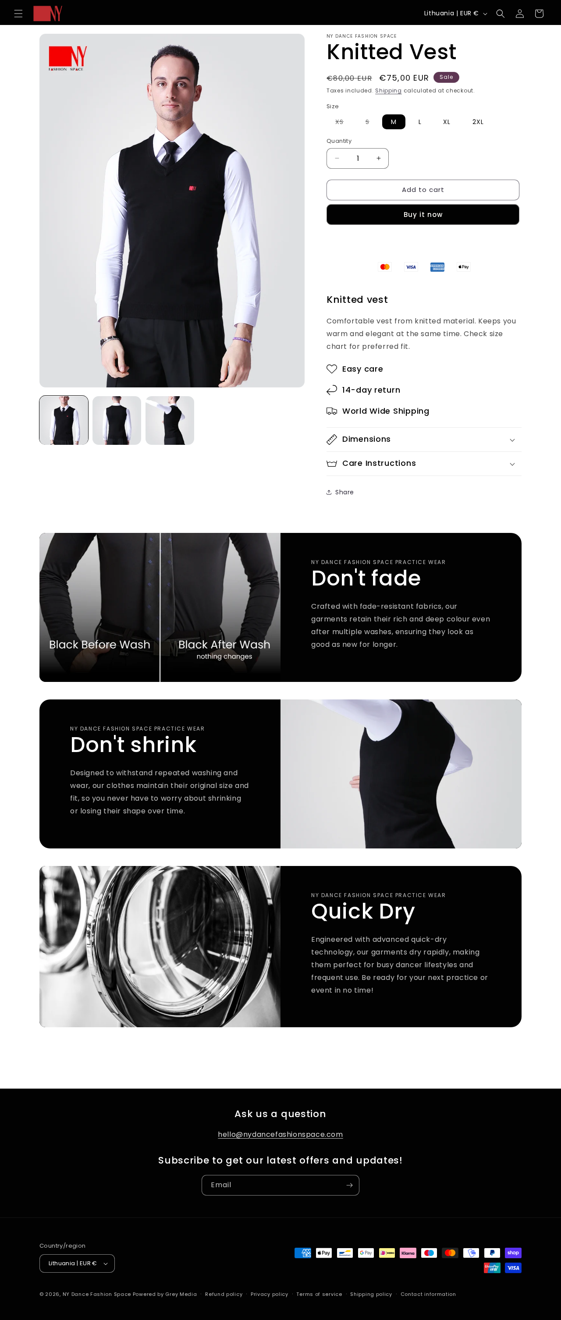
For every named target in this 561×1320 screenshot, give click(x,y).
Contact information (428, 1294)
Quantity (339, 141)
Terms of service (319, 1294)
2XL (478, 121)
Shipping (388, 90)
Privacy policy (269, 1294)
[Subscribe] (349, 1185)
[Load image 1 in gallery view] (63, 420)
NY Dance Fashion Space (97, 1294)
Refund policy (223, 1294)
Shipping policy (371, 1294)
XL (447, 121)
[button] (18, 13)
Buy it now (423, 214)
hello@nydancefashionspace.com (280, 1134)
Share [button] (344, 492)
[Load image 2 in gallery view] (116, 420)
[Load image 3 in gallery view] (170, 420)
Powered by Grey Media (165, 1294)
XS (343, 123)
